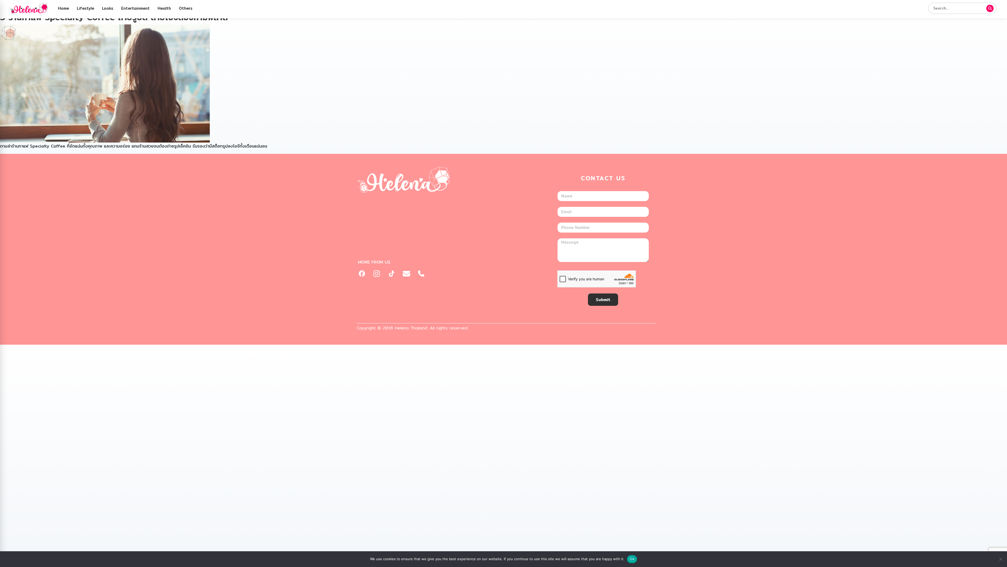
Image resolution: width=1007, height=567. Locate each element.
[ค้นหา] (990, 8)
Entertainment (135, 8)
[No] (1000, 559)
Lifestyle (85, 8)
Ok (632, 559)
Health (164, 8)
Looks (107, 8)
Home (63, 8)
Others (185, 8)
